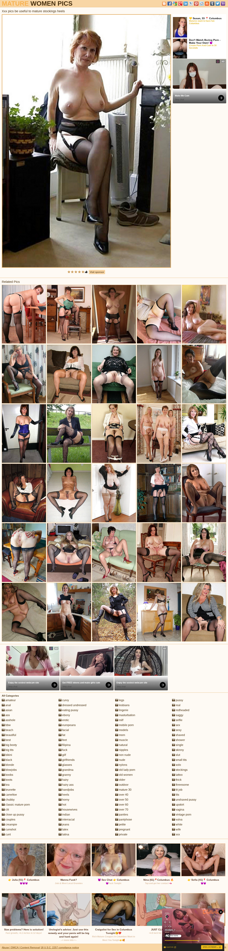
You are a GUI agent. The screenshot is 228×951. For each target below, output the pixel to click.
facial (65, 730)
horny (65, 799)
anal (8, 705)
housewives (69, 809)
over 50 (123, 799)
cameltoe (11, 794)
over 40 (123, 794)
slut (177, 754)
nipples (123, 749)
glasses (66, 764)
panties (123, 814)
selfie (178, 720)
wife (178, 829)
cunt (8, 834)
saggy (179, 715)
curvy (65, 700)
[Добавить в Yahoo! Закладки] (223, 3)
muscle (123, 739)
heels (65, 794)
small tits (181, 759)
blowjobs (11, 769)
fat (63, 735)
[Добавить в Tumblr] (212, 3)
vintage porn (183, 814)
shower (180, 739)
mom (121, 735)
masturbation (126, 715)
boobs (9, 774)
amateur (10, 700)
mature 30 (124, 789)
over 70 (123, 809)
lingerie (123, 710)
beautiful (10, 735)
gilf (63, 754)
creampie (11, 824)
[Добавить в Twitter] (218, 3)
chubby (10, 799)
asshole (10, 720)
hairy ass (67, 784)
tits (177, 794)
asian (8, 710)
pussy (179, 700)
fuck (64, 749)
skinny (179, 749)
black (8, 759)
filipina (66, 744)
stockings (181, 769)
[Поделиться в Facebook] (169, 3)
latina (65, 834)
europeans (68, 725)
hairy (64, 779)
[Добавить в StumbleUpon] (207, 3)
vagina (179, 809)
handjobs (67, 789)
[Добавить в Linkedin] (185, 3)
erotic (65, 720)
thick (178, 779)
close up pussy (14, 814)
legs (121, 700)
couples (10, 819)
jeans (65, 824)
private (122, 834)
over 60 (123, 804)
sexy (178, 730)
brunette (10, 789)
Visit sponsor (97, 272)
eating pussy (69, 710)
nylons (122, 764)
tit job (178, 789)
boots (8, 779)
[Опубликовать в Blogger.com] (164, 3)
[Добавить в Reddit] (202, 3)
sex (177, 725)
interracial (68, 819)
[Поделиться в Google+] (180, 3)
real (177, 705)
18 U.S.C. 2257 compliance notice (60, 947)
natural (123, 744)
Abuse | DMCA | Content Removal (21, 947)
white (178, 824)
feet (64, 739)
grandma (67, 769)
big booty (11, 744)
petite (122, 824)
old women (125, 774)
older (121, 779)
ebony (65, 715)
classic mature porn (17, 804)
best (8, 739)
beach (9, 730)
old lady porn (126, 769)
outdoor (123, 784)
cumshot (10, 829)
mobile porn (126, 725)
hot (63, 804)
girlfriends (68, 759)
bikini (8, 754)
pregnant (124, 829)
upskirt (179, 804)
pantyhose (125, 819)
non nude (124, 754)
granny (66, 774)
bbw (8, 725)
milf (120, 720)
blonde (9, 764)
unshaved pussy (185, 799)
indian (65, 814)
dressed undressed (73, 705)
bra (7, 784)
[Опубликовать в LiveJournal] (191, 3)
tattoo (179, 774)
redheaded (182, 710)
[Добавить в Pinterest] (196, 3)
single (179, 744)
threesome (182, 784)
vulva (178, 819)
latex (64, 829)
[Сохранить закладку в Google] (175, 3)
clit (7, 809)
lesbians (123, 705)
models (123, 730)
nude (121, 759)
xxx (177, 834)
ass (7, 715)
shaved (180, 735)
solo (178, 764)
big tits (9, 749)
